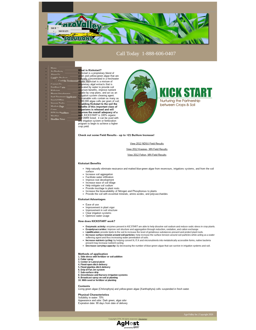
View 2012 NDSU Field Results (147, 143)
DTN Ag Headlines (60, 112)
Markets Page (57, 106)
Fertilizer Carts (58, 87)
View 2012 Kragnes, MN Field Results (147, 149)
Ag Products (57, 71)
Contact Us (56, 84)
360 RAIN (63, 31)
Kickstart (55, 90)
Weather (55, 116)
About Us (55, 74)
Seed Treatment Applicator (63, 97)
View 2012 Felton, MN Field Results (146, 154)
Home (53, 68)
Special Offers (57, 100)
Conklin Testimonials (68, 81)
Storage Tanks (58, 103)
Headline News (58, 119)
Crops (54, 109)
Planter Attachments (60, 93)
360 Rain (55, 28)
